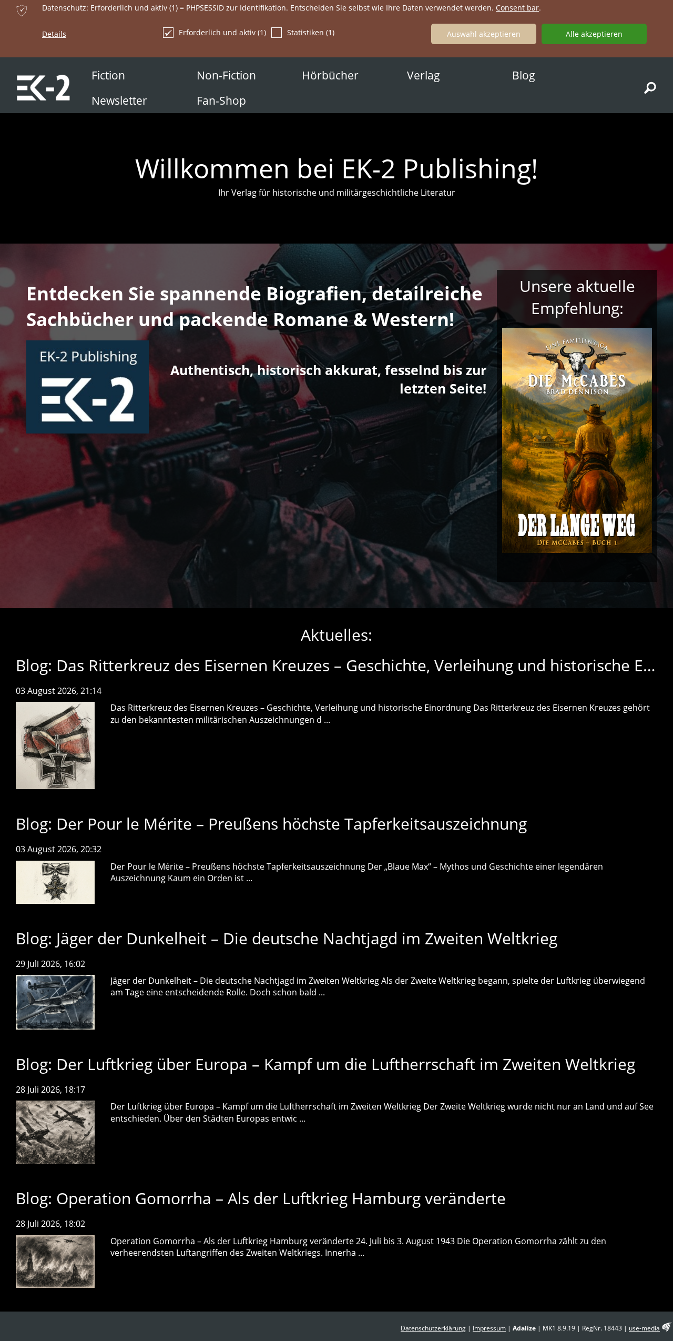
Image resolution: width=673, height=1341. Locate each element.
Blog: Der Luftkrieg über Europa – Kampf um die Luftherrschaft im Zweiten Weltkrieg (325, 1064)
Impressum (489, 1328)
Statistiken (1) (310, 32)
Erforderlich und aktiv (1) (222, 32)
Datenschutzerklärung (433, 1328)
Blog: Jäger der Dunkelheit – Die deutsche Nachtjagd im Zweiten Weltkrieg (286, 938)
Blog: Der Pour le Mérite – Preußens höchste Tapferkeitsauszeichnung (271, 823)
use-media (644, 1328)
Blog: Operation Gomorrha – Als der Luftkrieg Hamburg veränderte (261, 1198)
